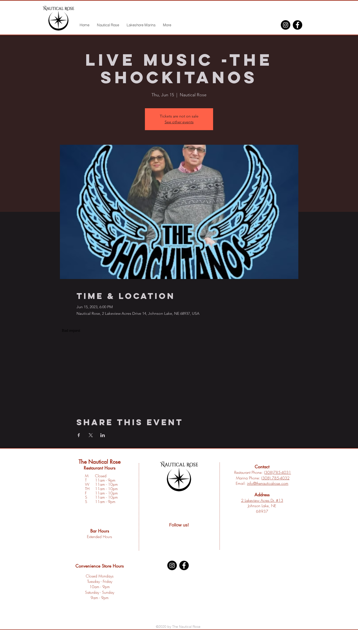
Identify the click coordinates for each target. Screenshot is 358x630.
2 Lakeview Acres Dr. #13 (262, 500)
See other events (179, 122)
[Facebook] (297, 25)
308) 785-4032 (276, 478)
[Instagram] (285, 25)
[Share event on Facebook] (78, 435)
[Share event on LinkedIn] (102, 435)
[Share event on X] (90, 435)
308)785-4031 (278, 472)
